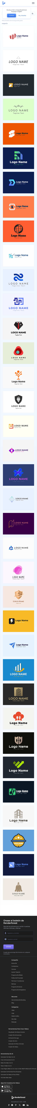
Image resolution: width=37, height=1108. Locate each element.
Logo (13, 1013)
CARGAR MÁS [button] (18, 904)
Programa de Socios (16, 986)
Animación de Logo (13, 1038)
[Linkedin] (27, 1105)
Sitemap (13, 984)
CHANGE (11, 15)
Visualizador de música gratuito (16, 1032)
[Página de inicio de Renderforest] (4, 3)
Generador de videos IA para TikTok (10, 1074)
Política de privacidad (17, 978)
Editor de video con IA (7, 1062)
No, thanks (22, 15)
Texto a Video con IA (6, 1065)
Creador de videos (13, 1046)
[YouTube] (24, 1105)
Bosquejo (14, 1022)
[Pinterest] (16, 1105)
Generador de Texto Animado (16, 1043)
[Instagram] (12, 1105)
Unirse (8, 947)
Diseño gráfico (15, 1016)
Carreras (13, 969)
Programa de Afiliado (17, 975)
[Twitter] (20, 1105)
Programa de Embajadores (18, 989)
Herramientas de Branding (18, 1000)
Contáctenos (14, 966)
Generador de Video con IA (8, 1057)
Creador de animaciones (14, 1035)
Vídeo (13, 1010)
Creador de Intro (12, 1041)
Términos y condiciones (17, 981)
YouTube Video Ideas (6, 1077)
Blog (13, 1002)
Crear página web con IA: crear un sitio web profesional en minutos (18, 1068)
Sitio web (14, 1019)
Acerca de (14, 963)
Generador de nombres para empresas (11, 1071)
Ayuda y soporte (15, 972)
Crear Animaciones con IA (7, 1060)
